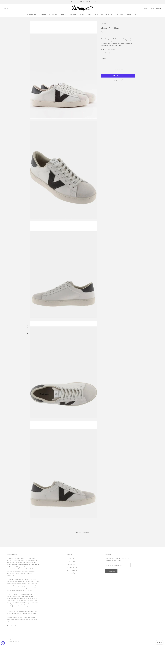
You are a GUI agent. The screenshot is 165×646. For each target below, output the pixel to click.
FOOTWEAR (73, 14)
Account (146, 8)
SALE (96, 14)
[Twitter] (107, 53)
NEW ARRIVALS (31, 14)
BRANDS (128, 14)
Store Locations (72, 570)
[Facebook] (105, 53)
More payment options (118, 80)
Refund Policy (71, 564)
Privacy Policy (71, 561)
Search (152, 8)
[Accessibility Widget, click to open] (3, 643)
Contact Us (70, 558)
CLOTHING (42, 14)
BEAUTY (82, 14)
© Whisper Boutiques (11, 639)
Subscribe (111, 571)
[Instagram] (11, 626)
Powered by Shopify (13, 641)
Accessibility (71, 573)
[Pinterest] (109, 53)
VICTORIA (103, 24)
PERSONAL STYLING (107, 14)
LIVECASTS (120, 14)
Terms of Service (72, 567)
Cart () (158, 8)
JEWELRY (63, 14)
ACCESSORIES (53, 14)
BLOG (136, 14)
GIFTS (89, 14)
